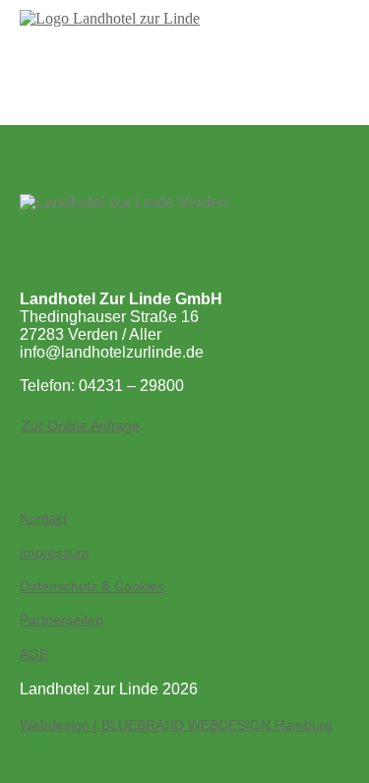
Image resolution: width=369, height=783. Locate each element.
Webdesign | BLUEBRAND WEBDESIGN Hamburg (176, 725)
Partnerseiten (61, 619)
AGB (34, 654)
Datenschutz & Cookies (92, 586)
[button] (185, 69)
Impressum (55, 552)
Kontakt (43, 518)
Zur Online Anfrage (81, 425)
